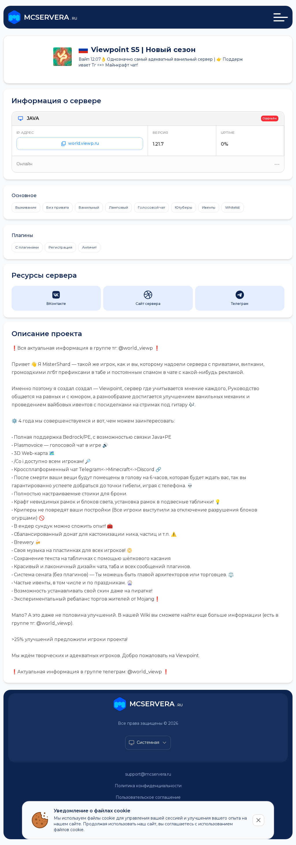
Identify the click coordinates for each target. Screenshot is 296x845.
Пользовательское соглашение (148, 797)
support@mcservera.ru (148, 774)
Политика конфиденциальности (148, 785)
